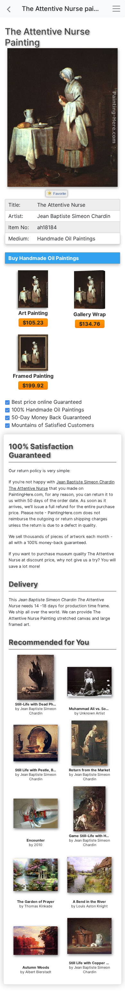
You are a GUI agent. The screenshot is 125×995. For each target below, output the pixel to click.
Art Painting (33, 313)
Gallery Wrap (89, 314)
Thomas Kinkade (38, 906)
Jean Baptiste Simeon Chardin (38, 710)
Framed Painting (33, 376)
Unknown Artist (92, 713)
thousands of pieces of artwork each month (66, 536)
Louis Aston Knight (92, 906)
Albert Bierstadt (38, 972)
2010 (38, 845)
